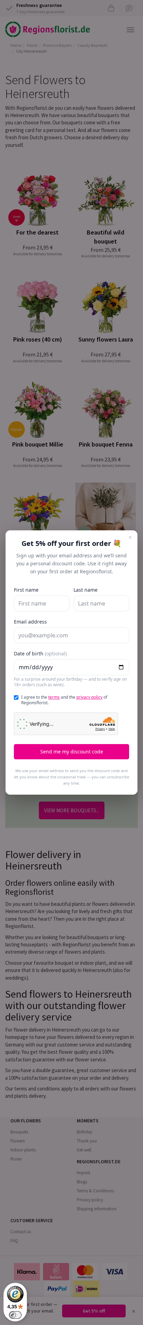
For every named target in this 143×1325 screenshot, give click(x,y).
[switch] (15, 1315)
